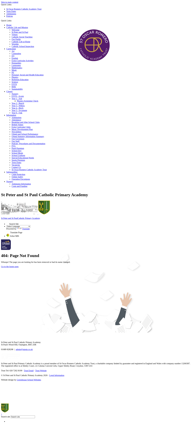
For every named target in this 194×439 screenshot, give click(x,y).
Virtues (15, 34)
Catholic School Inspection (23, 46)
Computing (16, 53)
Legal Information (56, 375)
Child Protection (18, 174)
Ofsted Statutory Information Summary (28, 136)
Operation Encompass (21, 179)
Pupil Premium (18, 148)
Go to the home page (9, 266)
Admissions (11, 14)
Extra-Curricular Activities (23, 61)
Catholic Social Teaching (22, 37)
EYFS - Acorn (18, 96)
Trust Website (41, 370)
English (15, 58)
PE (13, 72)
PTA (14, 146)
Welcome (15, 30)
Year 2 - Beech (18, 103)
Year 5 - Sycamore (19, 110)
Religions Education (20, 79)
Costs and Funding (19, 186)
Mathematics (17, 68)
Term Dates (11, 11)
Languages (16, 65)
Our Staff (15, 141)
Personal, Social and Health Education (28, 75)
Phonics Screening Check (27, 101)
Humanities (16, 63)
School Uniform (18, 155)
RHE (14, 87)
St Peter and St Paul (20, 32)
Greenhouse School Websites (29, 380)
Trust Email (29, 370)
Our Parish (16, 39)
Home (8, 25)
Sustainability (17, 89)
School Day (17, 151)
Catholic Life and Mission (17, 27)
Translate (26, 229)
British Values (17, 125)
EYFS (14, 84)
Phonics (15, 77)
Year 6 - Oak (17, 113)
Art (13, 51)
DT (13, 56)
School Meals (17, 153)
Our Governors (18, 139)
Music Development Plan (22, 129)
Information (11, 115)
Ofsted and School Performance (25, 134)
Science (15, 82)
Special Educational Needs (23, 158)
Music (14, 70)
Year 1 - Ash (17, 98)
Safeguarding (11, 172)
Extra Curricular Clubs (21, 127)
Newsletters (16, 132)
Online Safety (17, 177)
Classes (9, 91)
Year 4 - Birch (17, 108)
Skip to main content (9, 2)
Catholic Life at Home (21, 42)
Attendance (16, 120)
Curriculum (11, 49)
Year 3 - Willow (18, 106)
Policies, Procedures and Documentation (28, 143)
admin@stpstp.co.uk (24, 349)
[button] (12, 20)
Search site (5, 417)
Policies (9, 16)
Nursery (15, 94)
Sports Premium (18, 160)
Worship (15, 44)
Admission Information (21, 184)
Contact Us (16, 167)
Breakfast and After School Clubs (26, 122)
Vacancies (16, 165)
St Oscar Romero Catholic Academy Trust (23, 9)
